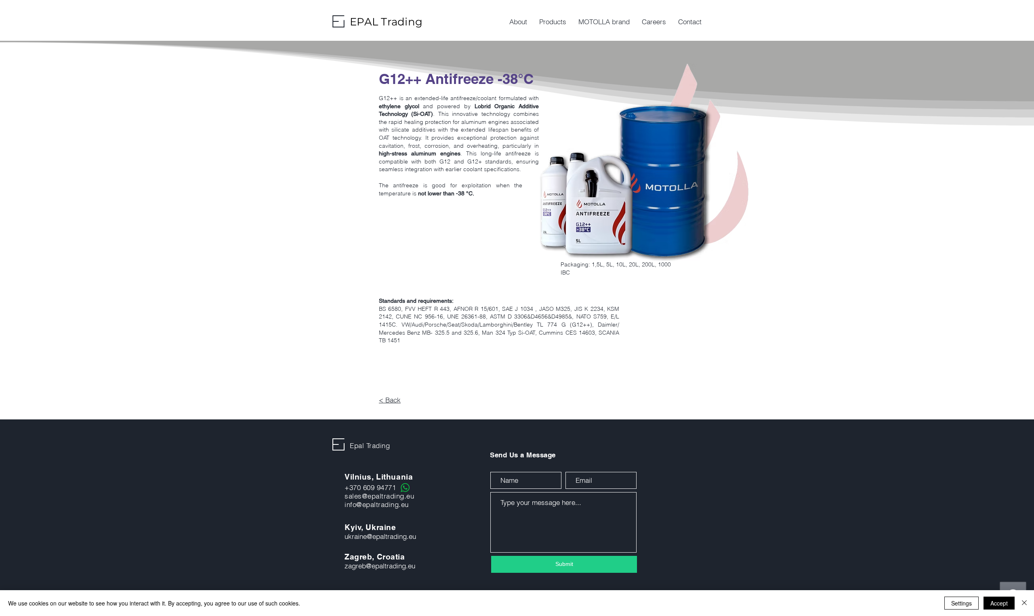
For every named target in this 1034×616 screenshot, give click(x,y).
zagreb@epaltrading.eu (380, 566)
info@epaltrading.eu (377, 504)
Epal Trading (370, 445)
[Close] (1024, 603)
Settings (961, 603)
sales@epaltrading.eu (379, 496)
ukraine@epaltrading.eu (380, 536)
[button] (552, 22)
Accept (999, 603)
